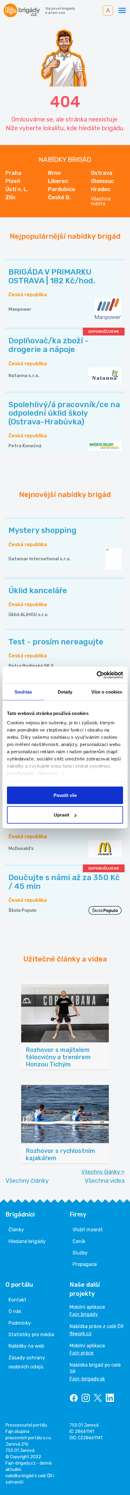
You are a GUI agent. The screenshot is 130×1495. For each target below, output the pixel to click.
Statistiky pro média (31, 1334)
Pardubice (61, 189)
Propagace (85, 1264)
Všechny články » (103, 1172)
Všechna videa (105, 1180)
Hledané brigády (27, 1241)
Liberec (58, 181)
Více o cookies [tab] (106, 691)
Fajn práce (81, 1353)
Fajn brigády (84, 1314)
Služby (80, 1253)
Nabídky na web (26, 1346)
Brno (54, 173)
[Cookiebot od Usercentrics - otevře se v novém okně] (96, 675)
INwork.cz (81, 1333)
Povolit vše (65, 795)
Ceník (79, 1241)
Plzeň (12, 181)
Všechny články (27, 1180)
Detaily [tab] (65, 691)
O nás (14, 1311)
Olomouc (102, 181)
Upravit (61, 814)
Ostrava (101, 173)
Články (16, 1229)
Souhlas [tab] (23, 691)
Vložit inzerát (88, 1229)
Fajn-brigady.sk (87, 1379)
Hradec (100, 189)
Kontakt (17, 1300)
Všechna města (101, 201)
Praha (13, 173)
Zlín (10, 197)
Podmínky (19, 1323)
